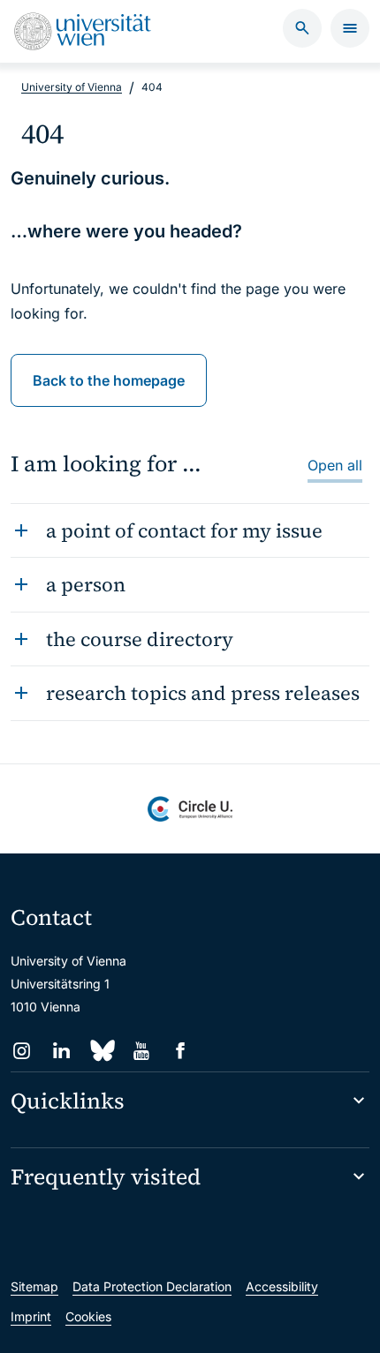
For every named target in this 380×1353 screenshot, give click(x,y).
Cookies (88, 1316)
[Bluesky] (101, 1050)
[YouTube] (141, 1050)
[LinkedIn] (61, 1050)
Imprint (31, 1316)
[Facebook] (181, 1050)
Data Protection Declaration (152, 1286)
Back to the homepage (109, 380)
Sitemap (34, 1286)
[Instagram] (22, 1050)
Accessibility (282, 1286)
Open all (335, 465)
